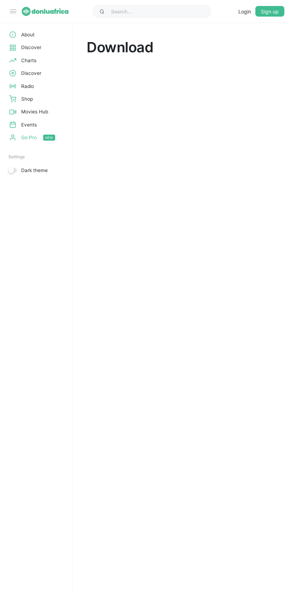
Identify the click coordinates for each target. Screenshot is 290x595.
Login (244, 11)
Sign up (270, 11)
